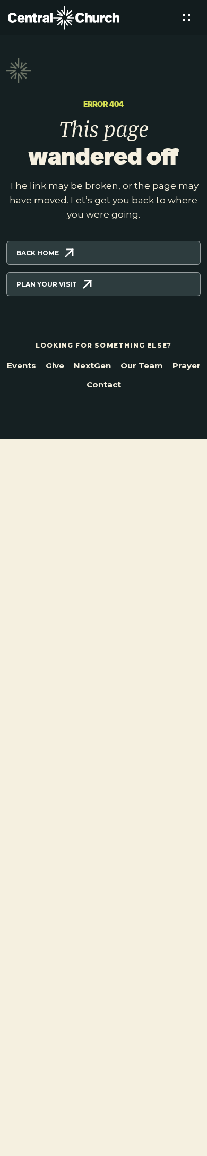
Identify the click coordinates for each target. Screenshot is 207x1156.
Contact (104, 384)
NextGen (92, 365)
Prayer (186, 365)
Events (21, 365)
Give (55, 365)
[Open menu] (186, 17)
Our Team (141, 365)
